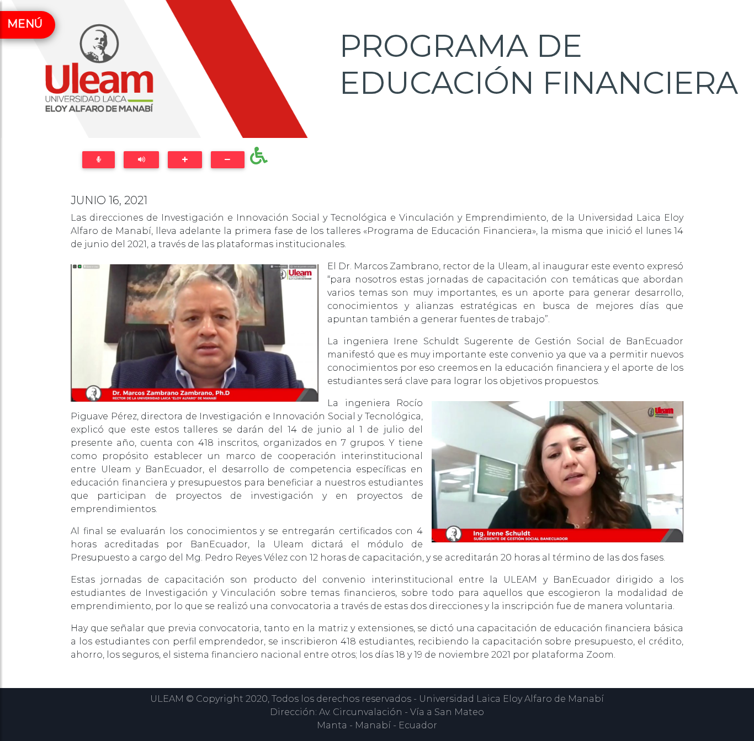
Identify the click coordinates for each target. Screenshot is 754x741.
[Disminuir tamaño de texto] (228, 159)
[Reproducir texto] (141, 159)
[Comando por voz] (98, 159)
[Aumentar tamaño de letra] (184, 159)
